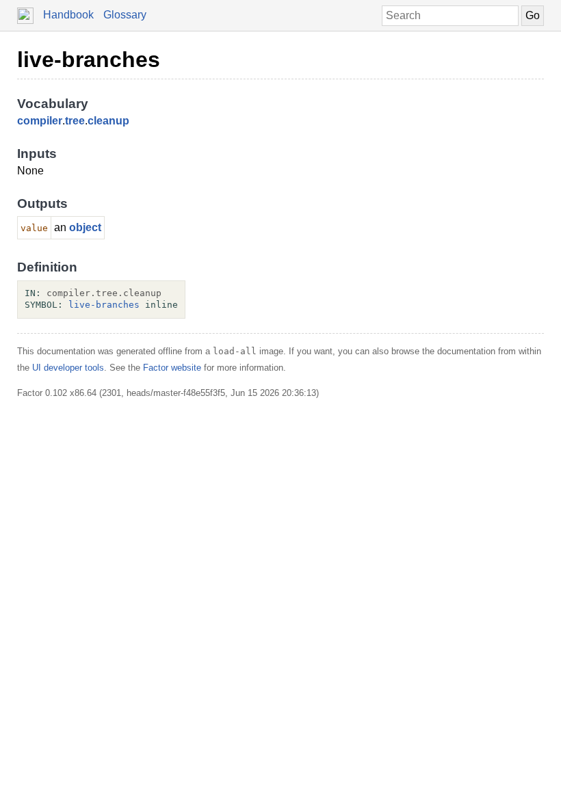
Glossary (124, 15)
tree (75, 121)
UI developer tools (68, 367)
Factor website (172, 367)
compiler (39, 121)
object (85, 227)
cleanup (108, 121)
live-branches (88, 59)
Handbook (68, 15)
